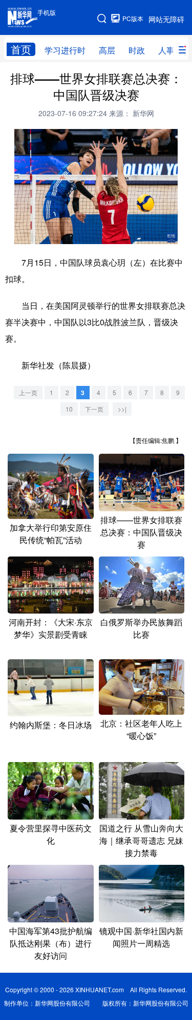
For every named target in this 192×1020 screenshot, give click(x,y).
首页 (21, 49)
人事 (166, 50)
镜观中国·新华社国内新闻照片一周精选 (141, 937)
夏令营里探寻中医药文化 (51, 834)
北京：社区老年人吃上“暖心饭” (141, 729)
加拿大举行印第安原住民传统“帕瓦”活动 (51, 534)
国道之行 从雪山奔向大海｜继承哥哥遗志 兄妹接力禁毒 (141, 840)
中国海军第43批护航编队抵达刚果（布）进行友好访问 (50, 943)
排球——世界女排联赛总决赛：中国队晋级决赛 (141, 532)
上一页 (28, 392)
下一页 (94, 408)
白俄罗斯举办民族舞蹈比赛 (141, 628)
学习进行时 (65, 50)
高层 (107, 50)
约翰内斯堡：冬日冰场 (51, 725)
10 (69, 408)
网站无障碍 (166, 19)
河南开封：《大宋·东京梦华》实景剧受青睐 (51, 628)
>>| (122, 408)
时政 (137, 50)
